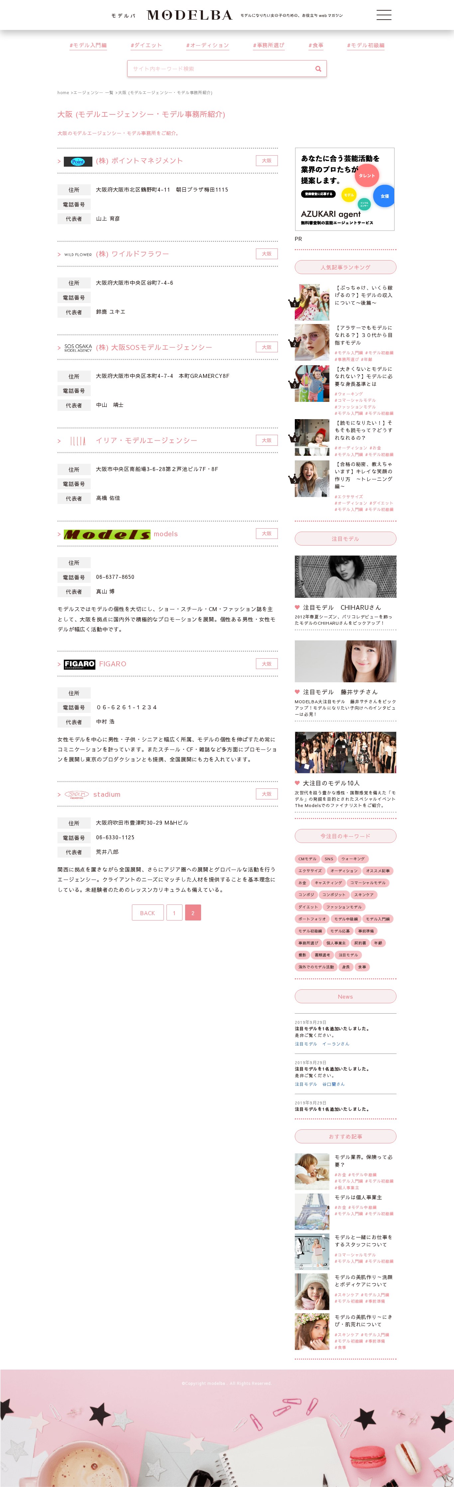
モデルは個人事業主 (358, 1197)
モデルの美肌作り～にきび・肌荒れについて (364, 1320)
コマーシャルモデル (357, 400)
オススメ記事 (378, 870)
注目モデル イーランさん (322, 1044)
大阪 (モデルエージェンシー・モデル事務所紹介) (165, 92)
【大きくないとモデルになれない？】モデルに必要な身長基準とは (364, 376)
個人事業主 (336, 942)
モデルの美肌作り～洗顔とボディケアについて (364, 1280)
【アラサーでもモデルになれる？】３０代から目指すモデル (364, 335)
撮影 (302, 954)
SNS (329, 858)
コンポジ (306, 894)
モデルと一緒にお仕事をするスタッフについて (364, 1241)
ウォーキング (350, 394)
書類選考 (322, 954)
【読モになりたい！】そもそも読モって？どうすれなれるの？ (364, 430)
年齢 (368, 359)
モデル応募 (340, 930)
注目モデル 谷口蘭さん (320, 1084)
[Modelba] (227, 15)
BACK (147, 912)
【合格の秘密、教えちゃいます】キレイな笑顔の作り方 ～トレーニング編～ (364, 475)
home (63, 92)
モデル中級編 (346, 918)
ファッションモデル (357, 407)
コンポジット (334, 894)
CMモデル (307, 858)
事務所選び (271, 45)
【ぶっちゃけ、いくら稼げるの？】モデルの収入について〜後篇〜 (364, 295)
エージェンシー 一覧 (93, 92)
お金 (377, 447)
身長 (346, 966)
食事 (318, 45)
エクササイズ (350, 496)
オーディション (209, 45)
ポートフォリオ (312, 918)
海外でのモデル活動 (316, 966)
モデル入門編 (90, 45)
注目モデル (348, 954)
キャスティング (328, 882)
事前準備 (366, 930)
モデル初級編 (368, 45)
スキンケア (364, 894)
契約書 (360, 942)
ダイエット (148, 45)
